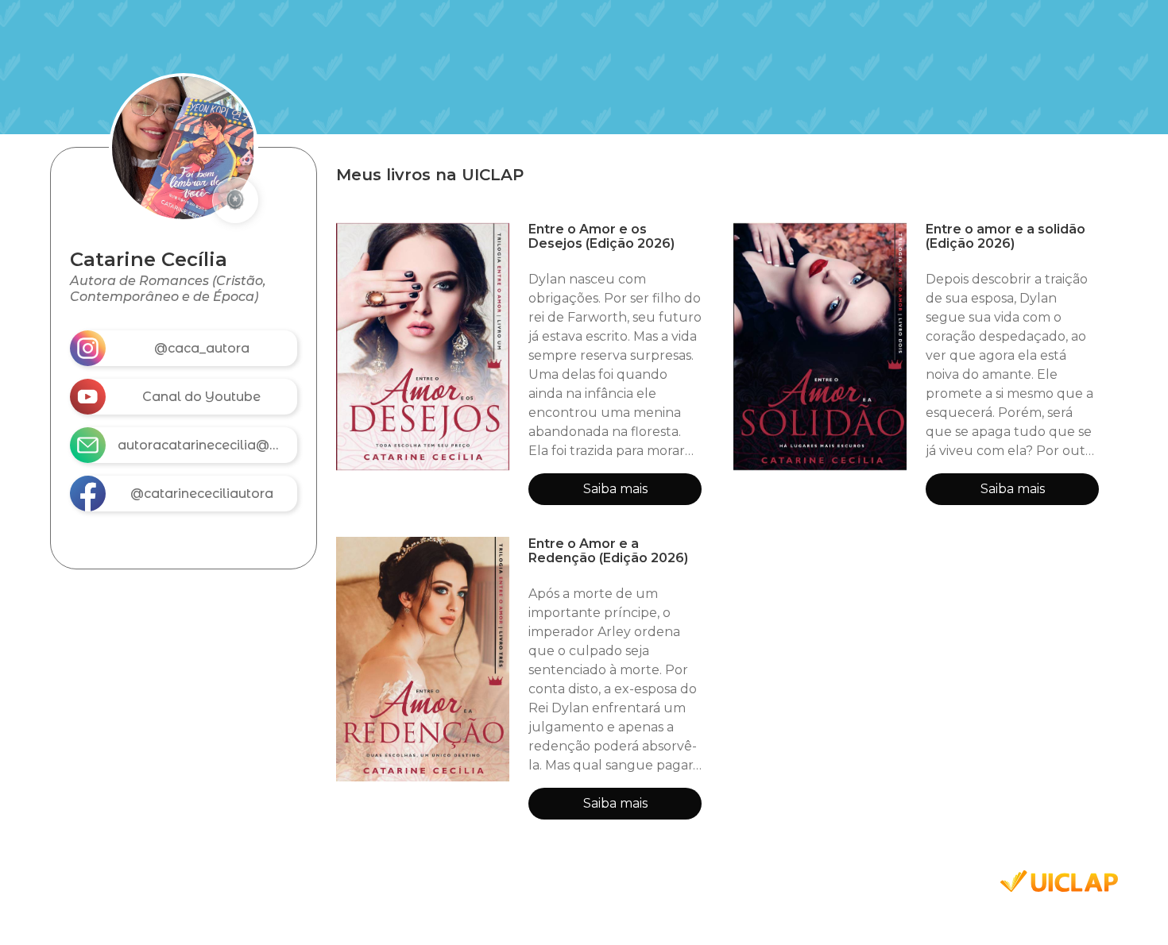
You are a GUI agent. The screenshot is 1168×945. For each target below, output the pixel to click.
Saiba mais (615, 488)
